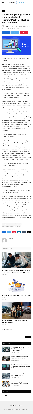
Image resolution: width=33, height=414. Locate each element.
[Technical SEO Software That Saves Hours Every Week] (16, 285)
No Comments (9, 28)
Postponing (18, 224)
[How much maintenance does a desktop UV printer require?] (6, 358)
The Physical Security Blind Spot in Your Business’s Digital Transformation (20, 349)
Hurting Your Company (7, 224)
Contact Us (13, 405)
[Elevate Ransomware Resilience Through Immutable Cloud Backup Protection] (6, 367)
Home (3, 6)
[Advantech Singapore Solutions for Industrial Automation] (6, 376)
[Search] (30, 2)
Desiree (8, 26)
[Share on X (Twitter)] (15, 32)
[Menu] (3, 2)
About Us (20, 405)
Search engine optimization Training (11, 226)
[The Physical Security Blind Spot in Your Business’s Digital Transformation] (6, 349)
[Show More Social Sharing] (30, 32)
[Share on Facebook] (6, 32)
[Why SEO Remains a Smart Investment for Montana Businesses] (16, 310)
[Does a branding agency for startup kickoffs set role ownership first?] (6, 384)
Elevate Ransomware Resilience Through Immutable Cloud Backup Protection (20, 366)
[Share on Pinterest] (24, 32)
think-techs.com (25, 409)
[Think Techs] (16, 2)
